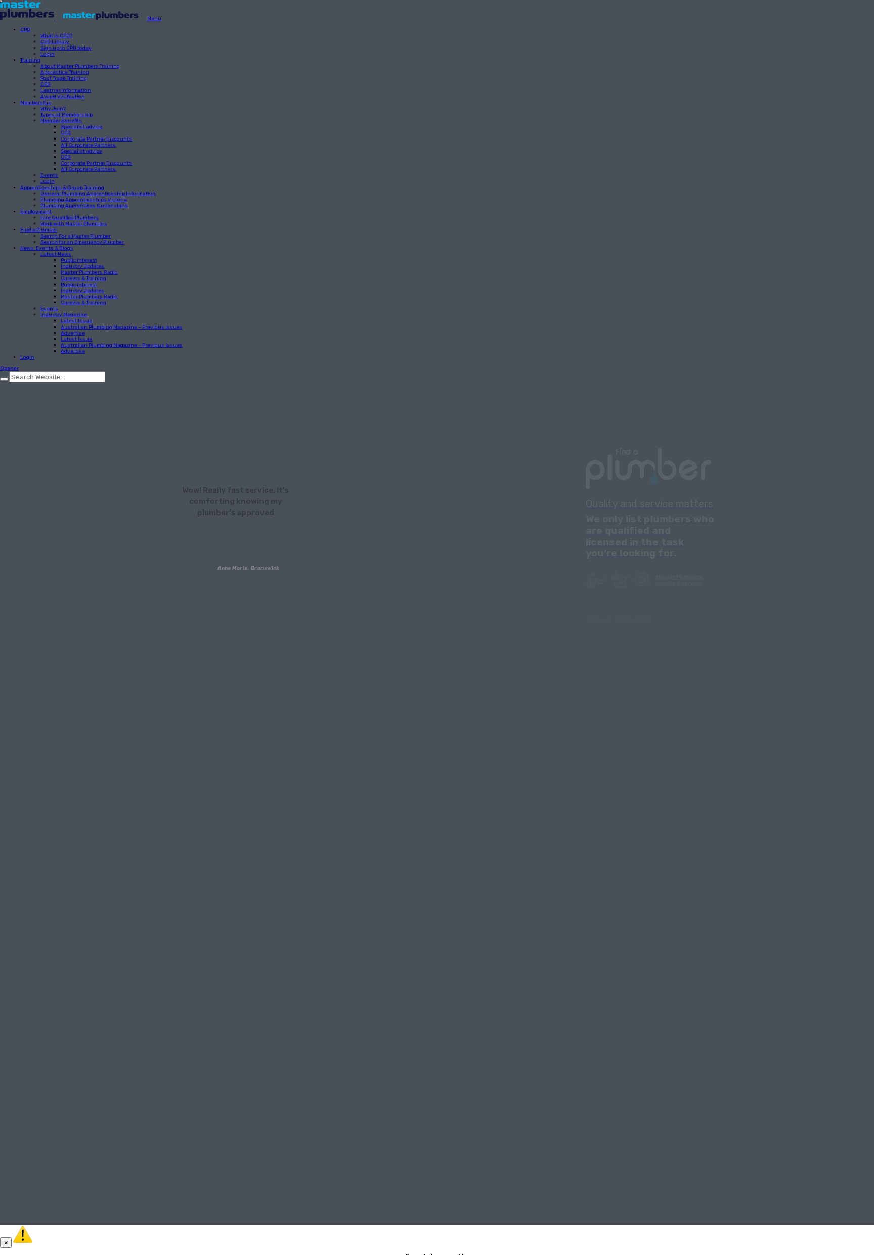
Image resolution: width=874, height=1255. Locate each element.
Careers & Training (83, 278)
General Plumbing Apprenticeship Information (98, 194)
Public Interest (79, 260)
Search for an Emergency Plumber (82, 242)
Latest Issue (76, 321)
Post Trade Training (63, 78)
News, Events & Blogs (46, 248)
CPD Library (54, 42)
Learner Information (65, 90)
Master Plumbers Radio (89, 272)
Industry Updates (82, 266)
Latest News (55, 254)
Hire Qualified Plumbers (69, 218)
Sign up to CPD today (66, 48)
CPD (25, 30)
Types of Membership (66, 115)
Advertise (73, 333)
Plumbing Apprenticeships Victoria (83, 200)
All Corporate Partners (88, 145)
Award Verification (62, 97)
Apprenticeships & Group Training (62, 187)
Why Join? (53, 109)
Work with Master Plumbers (73, 224)
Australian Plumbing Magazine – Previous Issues (122, 327)
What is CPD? (56, 36)
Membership (35, 103)
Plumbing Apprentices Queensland (84, 206)
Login (47, 54)
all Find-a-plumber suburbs (620, 617)
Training (30, 60)
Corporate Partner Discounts (96, 139)
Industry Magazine (63, 315)
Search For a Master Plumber (75, 236)
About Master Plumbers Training (80, 66)
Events (49, 175)
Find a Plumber (38, 230)
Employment (36, 212)
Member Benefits (61, 121)
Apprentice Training (64, 72)
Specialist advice (81, 127)
